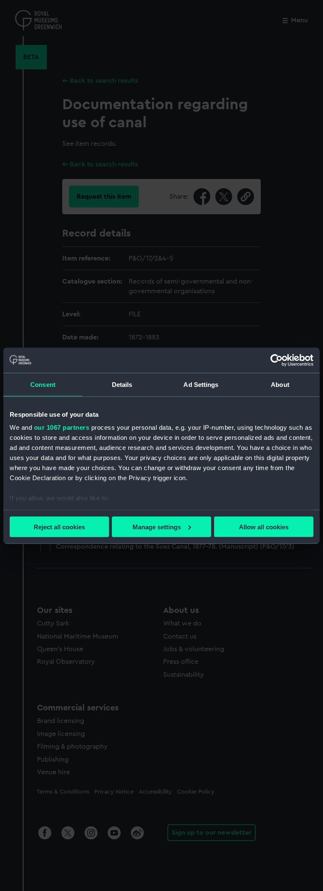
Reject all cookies (59, 526)
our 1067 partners (62, 427)
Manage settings (156, 526)
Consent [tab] (43, 384)
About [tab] (280, 384)
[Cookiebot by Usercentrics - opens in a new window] (276, 360)
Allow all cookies (264, 526)
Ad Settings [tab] (200, 384)
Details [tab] (122, 384)
